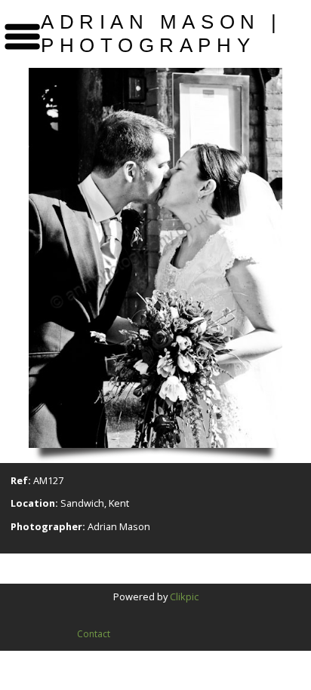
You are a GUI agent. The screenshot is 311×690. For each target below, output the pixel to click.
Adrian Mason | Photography (161, 34)
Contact (93, 633)
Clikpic (184, 596)
